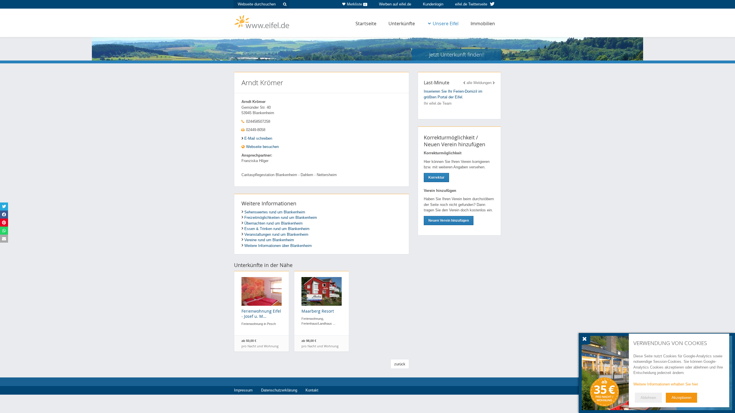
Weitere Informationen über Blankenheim (278, 245)
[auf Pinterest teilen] (4, 223)
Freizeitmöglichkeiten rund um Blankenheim (280, 217)
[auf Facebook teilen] (4, 215)
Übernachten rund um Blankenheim (273, 223)
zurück (399, 364)
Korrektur (436, 178)
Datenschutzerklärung (279, 390)
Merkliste (356, 4)
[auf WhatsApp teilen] (4, 231)
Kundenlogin (433, 4)
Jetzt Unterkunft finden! (456, 54)
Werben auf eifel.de (395, 4)
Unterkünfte (401, 23)
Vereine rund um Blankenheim (269, 240)
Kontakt (311, 390)
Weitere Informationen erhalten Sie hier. (666, 384)
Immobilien (483, 23)
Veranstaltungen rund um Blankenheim (276, 234)
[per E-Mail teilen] (4, 239)
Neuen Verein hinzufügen (448, 221)
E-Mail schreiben (258, 138)
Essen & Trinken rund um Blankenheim (277, 229)
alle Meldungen (479, 83)
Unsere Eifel (446, 23)
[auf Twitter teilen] (4, 206)
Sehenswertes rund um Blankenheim (274, 212)
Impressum (243, 390)
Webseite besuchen (262, 147)
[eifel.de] (262, 21)
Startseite (365, 23)
